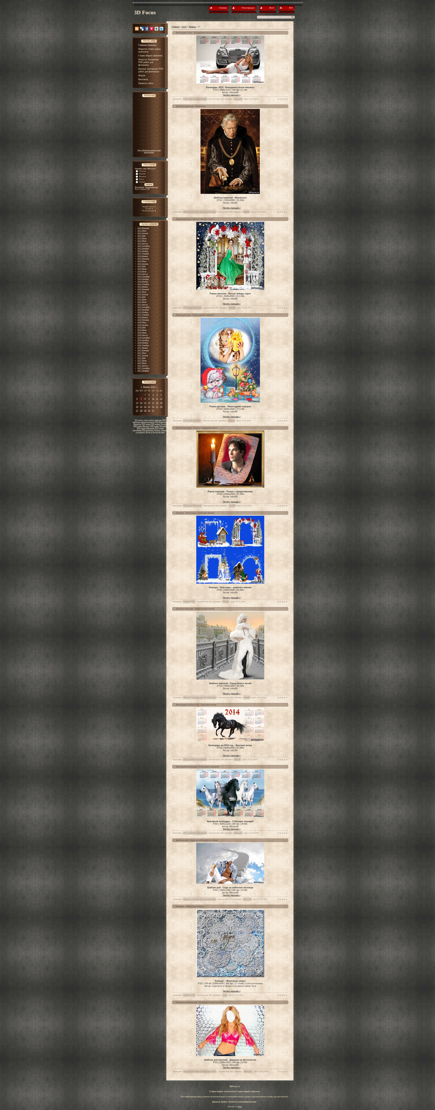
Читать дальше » (231, 95)
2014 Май (141, 266)
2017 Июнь (142, 360)
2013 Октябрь (143, 248)
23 (149, 406)
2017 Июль (141, 363)
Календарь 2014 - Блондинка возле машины (198, 33)
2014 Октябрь (143, 279)
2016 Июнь (142, 330)
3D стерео (139, 420)
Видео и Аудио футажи (155, 432)
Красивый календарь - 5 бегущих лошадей (197, 767)
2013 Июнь (142, 238)
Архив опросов (151, 187)
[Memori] (151, 29)
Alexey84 (238, 99)
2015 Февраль (143, 289)
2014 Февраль (143, 259)
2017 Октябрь (143, 371)
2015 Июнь (142, 299)
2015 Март (141, 292)
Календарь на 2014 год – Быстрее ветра (196, 705)
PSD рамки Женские (141, 426)
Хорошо (142, 174)
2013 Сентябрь (143, 246)
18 (157, 402)
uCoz (240, 1106)
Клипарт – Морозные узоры (190, 906)
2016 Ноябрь (142, 343)
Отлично (142, 171)
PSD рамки (146, 424)
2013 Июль (141, 241)
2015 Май (141, 297)
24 (153, 406)
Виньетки (137, 424)
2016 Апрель (142, 325)
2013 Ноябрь (142, 251)
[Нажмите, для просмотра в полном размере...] (230, 82)
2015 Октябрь (143, 309)
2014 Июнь (142, 269)
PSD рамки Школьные (145, 428)
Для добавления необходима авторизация (149, 151)
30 (149, 410)
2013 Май (141, 236)
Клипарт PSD (189, 602)
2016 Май (141, 327)
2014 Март (141, 261)
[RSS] (137, 29)
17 (153, 402)
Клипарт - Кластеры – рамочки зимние (195, 513)
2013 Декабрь (143, 253)
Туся (225, 995)
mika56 (246, 212)
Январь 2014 (149, 387)
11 (157, 398)
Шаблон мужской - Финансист (191, 106)
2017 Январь (142, 348)
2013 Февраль (143, 228)
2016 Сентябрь (143, 337)
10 (153, 398)
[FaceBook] (147, 29)
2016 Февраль (143, 320)
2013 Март (141, 231)
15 (145, 402)
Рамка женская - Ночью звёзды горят (195, 219)
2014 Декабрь (143, 284)
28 (141, 410)
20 (137, 406)
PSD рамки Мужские (158, 426)
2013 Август (142, 243)
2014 (184, 27)
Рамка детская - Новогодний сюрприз (195, 315)
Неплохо (142, 176)
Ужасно (142, 182)
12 (161, 398)
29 (145, 410)
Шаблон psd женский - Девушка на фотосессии (200, 1002)
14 (141, 402)
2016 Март (141, 322)
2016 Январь (142, 317)
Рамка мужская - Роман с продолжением (196, 428)
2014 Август (142, 274)
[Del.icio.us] (142, 29)
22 (145, 406)
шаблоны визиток (148, 422)
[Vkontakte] (156, 29)
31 (153, 410)
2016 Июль (141, 332)
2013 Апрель (142, 233)
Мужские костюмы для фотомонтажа (199, 212)
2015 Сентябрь (143, 307)
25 (157, 406)
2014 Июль (141, 271)
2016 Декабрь (143, 345)
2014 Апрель (142, 264)
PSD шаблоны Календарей (195, 99)
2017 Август (142, 365)
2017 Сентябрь (143, 368)
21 (141, 406)
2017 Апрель (142, 355)
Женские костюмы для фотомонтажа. (200, 697)
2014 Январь (142, 256)
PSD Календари (161, 422)
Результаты (139, 187)
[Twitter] (161, 29)
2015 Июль (141, 302)
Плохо (141, 179)
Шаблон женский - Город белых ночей (195, 609)
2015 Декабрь (143, 315)
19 (161, 402)
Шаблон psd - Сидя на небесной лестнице (197, 840)
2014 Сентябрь (143, 276)
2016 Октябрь (143, 340)
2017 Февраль (143, 350)
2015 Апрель (142, 294)
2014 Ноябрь (142, 281)
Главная (176, 27)
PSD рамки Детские (159, 424)
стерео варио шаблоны (152, 420)
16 (149, 402)
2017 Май (141, 358)
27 (137, 410)
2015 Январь (142, 287)
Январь (192, 27)
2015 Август (142, 304)
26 (161, 406)
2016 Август (142, 335)
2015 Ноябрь (142, 312)
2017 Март (141, 353)
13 (137, 402)
